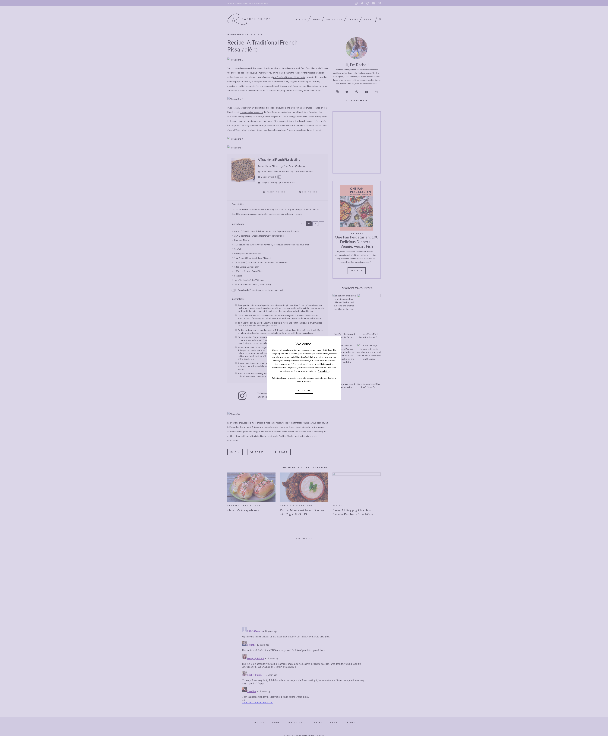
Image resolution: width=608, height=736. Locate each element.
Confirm (304, 390)
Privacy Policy (323, 371)
